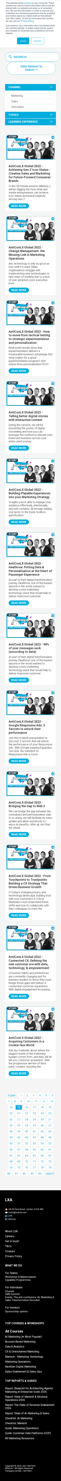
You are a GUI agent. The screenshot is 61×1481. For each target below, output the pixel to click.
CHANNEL (14, 87)
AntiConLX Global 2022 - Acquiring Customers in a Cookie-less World (26, 1041)
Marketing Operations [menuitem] (18, 1361)
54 (42, 1143)
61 (50, 1149)
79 (50, 1167)
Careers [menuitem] (9, 1236)
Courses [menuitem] (9, 1291)
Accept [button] (23, 40)
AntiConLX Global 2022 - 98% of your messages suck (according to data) (29, 648)
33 (18, 1125)
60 (42, 1149)
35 (34, 1125)
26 (11, 1119)
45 (18, 1137)
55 (50, 1143)
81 (16, 1173)
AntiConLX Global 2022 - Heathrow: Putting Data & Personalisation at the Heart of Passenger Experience (30, 569)
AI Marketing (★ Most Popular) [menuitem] (23, 1336)
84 (40, 1173)
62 (11, 1155)
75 (18, 1167)
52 (26, 1143)
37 (50, 1125)
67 (50, 1155)
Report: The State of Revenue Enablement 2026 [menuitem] (29, 1406)
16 (26, 1107)
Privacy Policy (27, 20)
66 (42, 1155)
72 (42, 1161)
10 (28, 1101)
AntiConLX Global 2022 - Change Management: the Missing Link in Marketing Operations (27, 253)
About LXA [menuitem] (11, 1231)
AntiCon (12, 1219)
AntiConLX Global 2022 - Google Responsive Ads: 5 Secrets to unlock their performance (27, 727)
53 (34, 1143)
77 (34, 1167)
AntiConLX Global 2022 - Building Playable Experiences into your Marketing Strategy (29, 493)
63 (18, 1155)
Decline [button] (37, 40)
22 (26, 1113)
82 (24, 1173)
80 (8, 1173)
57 (18, 1149)
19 (50, 1107)
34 (26, 1125)
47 (34, 1137)
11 (36, 1101)
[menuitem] (14, 1331)
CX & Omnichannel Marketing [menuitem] (22, 1351)
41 (34, 1131)
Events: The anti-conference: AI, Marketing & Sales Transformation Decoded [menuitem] (29, 1299)
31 (50, 1119)
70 (26, 1161)
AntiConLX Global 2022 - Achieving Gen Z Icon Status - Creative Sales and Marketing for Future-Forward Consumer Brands (30, 173)
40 (26, 1131)
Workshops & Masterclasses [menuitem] (20, 1276)
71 (34, 1161)
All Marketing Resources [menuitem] (19, 1438)
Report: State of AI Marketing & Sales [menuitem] (27, 1413)
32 (11, 1125)
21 (18, 1113)
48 (42, 1137)
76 (26, 1167)
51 (18, 1143)
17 (34, 1107)
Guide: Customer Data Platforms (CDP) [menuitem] (28, 1433)
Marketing (17, 95)
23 (34, 1113)
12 (43, 1101)
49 (50, 1137)
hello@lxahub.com (18, 1212)
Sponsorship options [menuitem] (16, 1311)
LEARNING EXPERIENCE (23, 121)
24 (42, 1113)
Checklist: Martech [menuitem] (16, 1423)
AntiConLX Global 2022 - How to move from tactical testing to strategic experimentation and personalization (29, 337)
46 (26, 1137)
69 (18, 1161)
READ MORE (18, 206)
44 (11, 1137)
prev (13, 1095)
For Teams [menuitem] (11, 1273)
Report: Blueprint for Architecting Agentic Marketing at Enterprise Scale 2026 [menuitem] (29, 1390)
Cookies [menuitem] (10, 1251)
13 (51, 1101)
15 (18, 1107)
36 (42, 1125)
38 (11, 1131)
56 (11, 1149)
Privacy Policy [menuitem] (13, 1256)
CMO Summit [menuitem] (12, 1294)
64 (26, 1155)
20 (11, 1113)
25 (50, 1113)
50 (11, 1143)
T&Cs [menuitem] (8, 1246)
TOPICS (13, 115)
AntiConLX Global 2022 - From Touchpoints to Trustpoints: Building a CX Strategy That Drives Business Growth (30, 881)
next (49, 1173)
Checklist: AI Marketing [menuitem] (18, 1418)
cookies (27, 2)
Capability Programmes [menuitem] (18, 1280)
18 (42, 1107)
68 (11, 1161)
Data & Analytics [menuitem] (14, 1346)
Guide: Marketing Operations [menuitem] (22, 1428)
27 (18, 1119)
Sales (14, 101)
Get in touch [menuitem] (12, 1241)
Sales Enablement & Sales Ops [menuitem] (23, 1371)
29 (34, 1119)
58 (26, 1149)
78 (42, 1167)
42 (42, 1131)
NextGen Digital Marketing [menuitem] (20, 1366)
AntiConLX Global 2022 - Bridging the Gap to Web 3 (27, 804)
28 (26, 1119)
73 (50, 1161)
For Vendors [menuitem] (12, 1307)
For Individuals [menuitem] (14, 1287)
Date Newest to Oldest (31, 68)
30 (42, 1119)
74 (11, 1167)
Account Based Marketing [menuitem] (20, 1341)
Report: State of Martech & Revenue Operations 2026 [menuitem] (26, 1398)
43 (50, 1131)
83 (32, 1173)
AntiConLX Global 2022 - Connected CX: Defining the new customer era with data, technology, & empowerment (29, 962)
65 (34, 1155)
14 (11, 1107)
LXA (10, 1216)
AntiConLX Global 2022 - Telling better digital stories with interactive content (28, 416)
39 (18, 1131)
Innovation (17, 106)
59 (34, 1149)
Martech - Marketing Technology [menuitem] (24, 1356)
